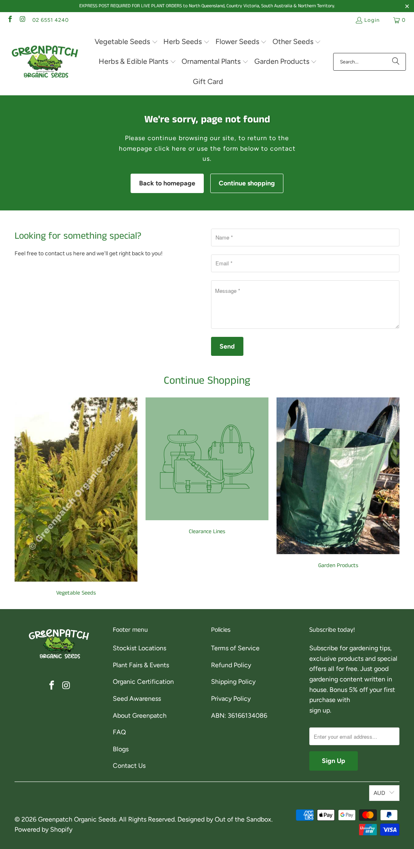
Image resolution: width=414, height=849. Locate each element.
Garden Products (338, 483)
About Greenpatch (140, 715)
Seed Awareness (137, 698)
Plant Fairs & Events (141, 665)
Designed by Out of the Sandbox (224, 819)
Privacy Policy (231, 698)
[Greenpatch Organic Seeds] (45, 62)
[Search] (396, 62)
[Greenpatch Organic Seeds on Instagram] (22, 20)
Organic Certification (143, 681)
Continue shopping (247, 183)
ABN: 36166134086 (239, 715)
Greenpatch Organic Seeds (77, 819)
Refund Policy (231, 665)
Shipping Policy (233, 681)
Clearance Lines (207, 466)
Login (372, 20)
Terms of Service (235, 648)
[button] (126, 42)
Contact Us (129, 765)
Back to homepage (167, 183)
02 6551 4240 (50, 20)
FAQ (119, 732)
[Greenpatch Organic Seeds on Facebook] (9, 20)
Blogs (121, 749)
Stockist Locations (139, 648)
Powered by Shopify (43, 829)
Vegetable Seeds (76, 497)
